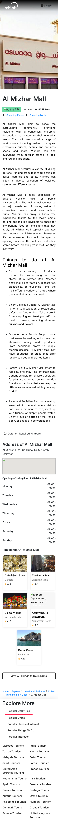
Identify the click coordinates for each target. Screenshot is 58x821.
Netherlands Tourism (15, 778)
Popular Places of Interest (23, 724)
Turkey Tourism (11, 751)
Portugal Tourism (40, 790)
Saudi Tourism (11, 763)
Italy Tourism (38, 778)
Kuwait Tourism (39, 751)
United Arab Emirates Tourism (13, 770)
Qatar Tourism (38, 757)
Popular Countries (19, 710)
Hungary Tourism (40, 801)
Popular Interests (18, 736)
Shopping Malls (37, 115)
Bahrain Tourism (12, 813)
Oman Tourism (39, 795)
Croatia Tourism (39, 807)
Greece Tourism (12, 790)
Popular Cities (16, 717)
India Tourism (38, 745)
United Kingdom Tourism (40, 815)
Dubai (51, 691)
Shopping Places (15, 115)
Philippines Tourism (14, 801)
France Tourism (39, 768)
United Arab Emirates (34, 691)
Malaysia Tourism (13, 757)
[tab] (19, 711)
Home (5, 691)
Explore (16, 691)
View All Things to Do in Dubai (29, 676)
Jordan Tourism (39, 763)
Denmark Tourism (13, 807)
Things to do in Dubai (17, 694)
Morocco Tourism (13, 745)
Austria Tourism (12, 795)
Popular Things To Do (21, 730)
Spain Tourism (11, 784)
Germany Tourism (41, 784)
